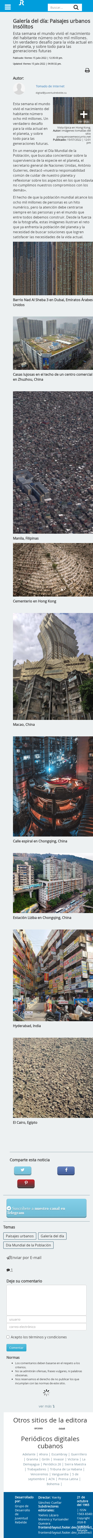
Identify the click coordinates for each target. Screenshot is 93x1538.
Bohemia (53, 1484)
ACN (51, 1479)
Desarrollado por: (23, 1499)
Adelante (28, 1454)
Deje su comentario (24, 1281)
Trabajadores (36, 1469)
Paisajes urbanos (20, 1236)
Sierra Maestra (75, 1464)
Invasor (58, 1459)
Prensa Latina (68, 1479)
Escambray (59, 1454)
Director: (44, 1497)
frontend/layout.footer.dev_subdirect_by (54, 1527)
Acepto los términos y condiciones (39, 1337)
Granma (32, 1459)
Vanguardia (60, 1474)
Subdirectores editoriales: (48, 1508)
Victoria (73, 1459)
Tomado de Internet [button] (50, 86)
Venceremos (39, 1474)
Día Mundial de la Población (28, 1245)
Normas (13, 1357)
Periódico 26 (52, 1464)
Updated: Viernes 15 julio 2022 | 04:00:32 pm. (37, 63)
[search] (76, 7)
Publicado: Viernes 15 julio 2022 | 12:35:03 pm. (38, 58)
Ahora (43, 1454)
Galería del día (52, 1236)
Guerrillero (79, 1454)
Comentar (16, 1348)
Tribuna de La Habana (66, 1469)
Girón (46, 1459)
